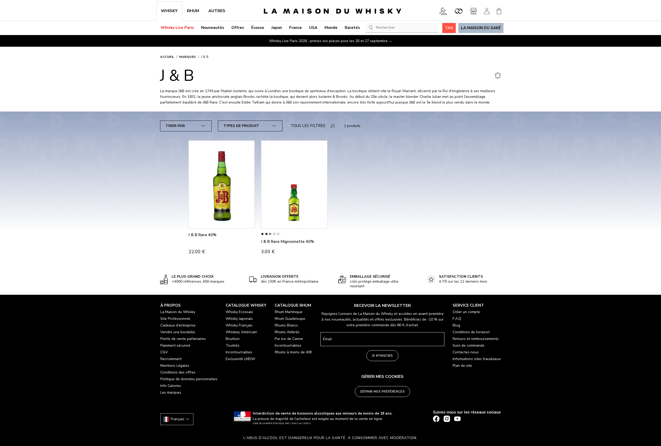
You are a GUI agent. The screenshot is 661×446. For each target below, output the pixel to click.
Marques (187, 57)
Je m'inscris (382, 356)
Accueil (167, 57)
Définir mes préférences (382, 391)
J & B (205, 57)
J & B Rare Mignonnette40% (287, 241)
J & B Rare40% (202, 234)
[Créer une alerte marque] (498, 75)
